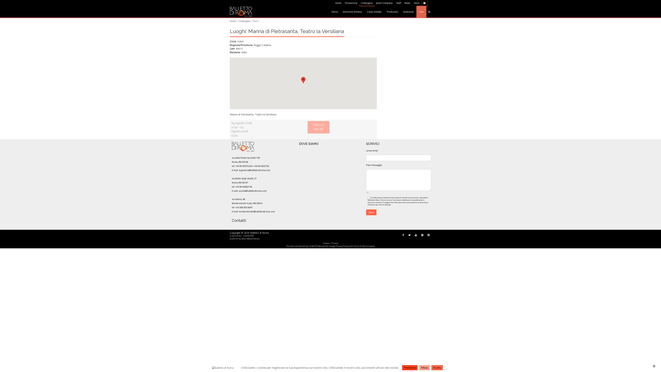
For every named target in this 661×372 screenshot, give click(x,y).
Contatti (239, 220)
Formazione (351, 2)
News (407, 2)
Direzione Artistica (352, 11)
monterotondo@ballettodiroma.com (257, 211)
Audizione (408, 11)
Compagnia (367, 2)
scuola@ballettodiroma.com (253, 190)
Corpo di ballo (374, 11)
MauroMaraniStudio (251, 238)
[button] (303, 80)
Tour (421, 11)
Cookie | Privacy (330, 243)
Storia (335, 11)
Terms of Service (361, 246)
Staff (398, 2)
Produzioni (392, 11)
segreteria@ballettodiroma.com (254, 170)
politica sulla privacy (419, 202)
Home (338, 2)
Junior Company (384, 2)
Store (416, 2)
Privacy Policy (342, 246)
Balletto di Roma (259, 232)
